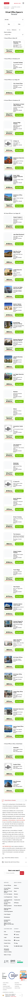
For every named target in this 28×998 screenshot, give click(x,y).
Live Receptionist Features (8, 900)
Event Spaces (7, 914)
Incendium (5, 989)
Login (5, 937)
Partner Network (18, 905)
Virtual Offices (7, 885)
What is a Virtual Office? (8, 892)
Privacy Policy (7, 940)
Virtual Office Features (7, 889)
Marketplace (7, 917)
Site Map (6, 946)
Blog (17, 943)
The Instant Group (18, 984)
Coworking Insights (6, 986)
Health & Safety (8, 951)
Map (9, 24)
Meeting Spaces (8, 905)
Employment (17, 899)
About (15, 885)
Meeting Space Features (7, 909)
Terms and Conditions (6, 949)
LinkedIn (17, 937)
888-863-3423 (17, 3)
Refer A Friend (7, 954)
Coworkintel (17, 986)
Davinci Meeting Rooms (7, 987)
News (15, 891)
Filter (19, 24)
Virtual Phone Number (7, 903)
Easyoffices (17, 982)
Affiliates (16, 902)
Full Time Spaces (8, 894)
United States (6, 8)
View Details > (19, 51)
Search (22, 873)
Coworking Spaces (8, 911)
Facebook (18, 931)
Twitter (17, 934)
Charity (16, 897)
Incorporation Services (7, 921)
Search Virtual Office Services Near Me (9, 923)
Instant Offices (5, 982)
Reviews (16, 894)
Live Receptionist (8, 897)
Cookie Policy (7, 943)
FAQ (5, 931)
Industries (16, 888)
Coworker (4, 984)
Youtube (17, 940)
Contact (6, 934)
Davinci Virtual (17, 987)
